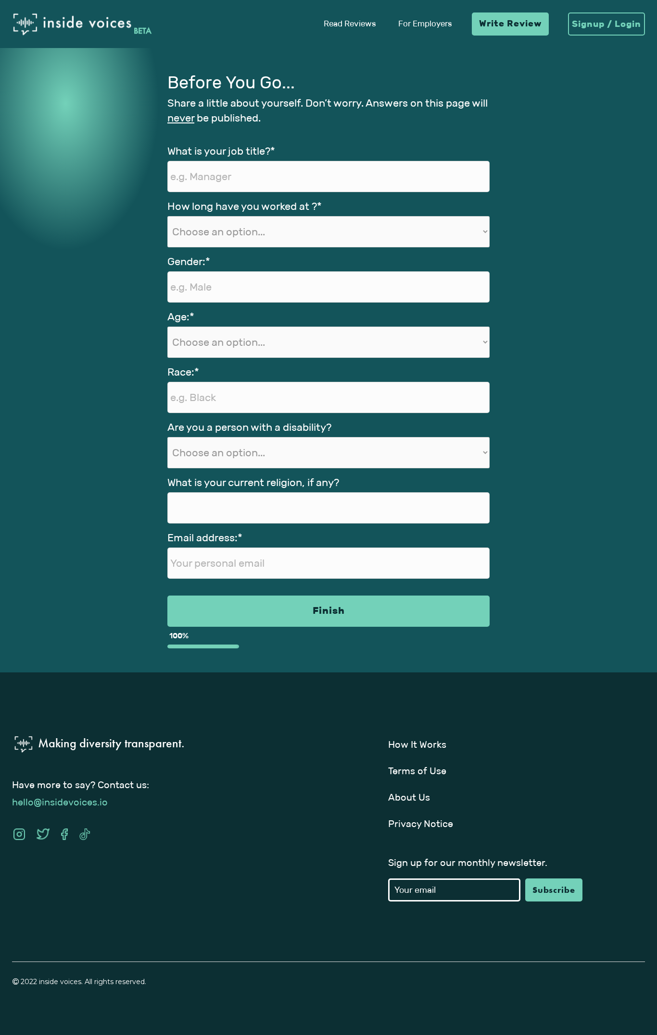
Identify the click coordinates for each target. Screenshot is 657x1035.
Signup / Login (606, 24)
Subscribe (553, 889)
